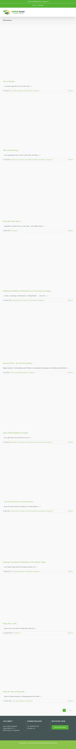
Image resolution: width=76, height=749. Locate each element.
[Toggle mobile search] (68, 11)
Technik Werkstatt (27, 90)
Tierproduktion (41, 159)
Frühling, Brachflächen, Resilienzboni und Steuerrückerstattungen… (27, 291)
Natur (11, 90)
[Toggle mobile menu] (72, 11)
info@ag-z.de (45, 1)
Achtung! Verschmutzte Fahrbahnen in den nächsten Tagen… (25, 562)
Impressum (48, 743)
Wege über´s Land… (10, 623)
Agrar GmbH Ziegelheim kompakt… (16, 433)
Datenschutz (54, 743)
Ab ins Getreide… (9, 81)
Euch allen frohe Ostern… (12, 221)
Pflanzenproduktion (18, 90)
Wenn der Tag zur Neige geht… (14, 692)
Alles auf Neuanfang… (11, 150)
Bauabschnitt (14, 159)
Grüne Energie (21, 159)
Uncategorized (35, 90)
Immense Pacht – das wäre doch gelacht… (18, 363)
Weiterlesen (70, 90)
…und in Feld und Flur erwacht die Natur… (19, 502)
